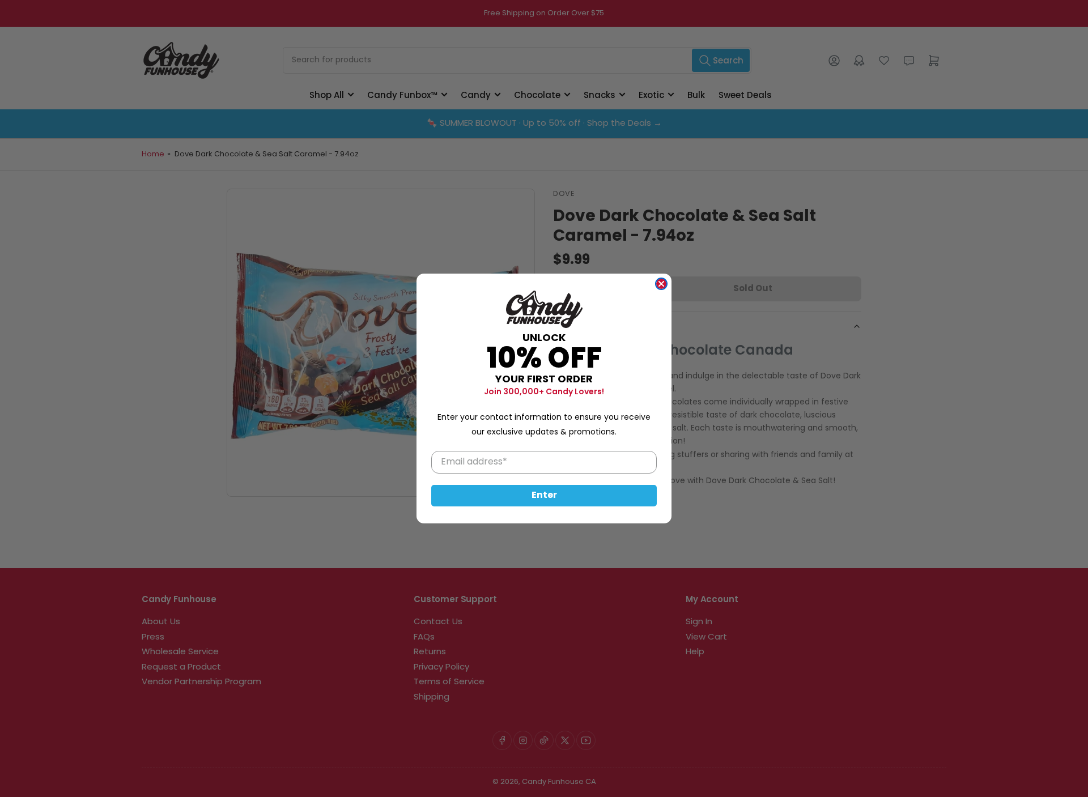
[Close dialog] (661, 283)
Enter (544, 496)
